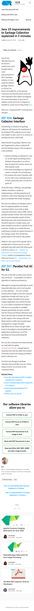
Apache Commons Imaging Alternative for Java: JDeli (14, 529)
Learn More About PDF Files (10, 9)
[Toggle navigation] (29, 2)
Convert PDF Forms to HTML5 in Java (17, 423)
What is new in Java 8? (13, 394)
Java (15, 479)
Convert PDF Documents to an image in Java (17, 433)
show (19, 50)
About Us (28, 20)
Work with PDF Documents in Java (17, 441)
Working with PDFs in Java (9, 15)
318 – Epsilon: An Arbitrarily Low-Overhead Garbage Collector (14, 252)
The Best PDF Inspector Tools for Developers (16, 582)
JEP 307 (6, 266)
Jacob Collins (11, 589)
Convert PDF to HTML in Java (17, 415)
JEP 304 (6, 118)
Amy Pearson (11, 535)
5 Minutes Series (7, 479)
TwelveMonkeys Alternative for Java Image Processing (15, 556)
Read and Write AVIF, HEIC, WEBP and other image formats (17, 449)
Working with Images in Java (10, 20)
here (30, 105)
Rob (2, 467)
